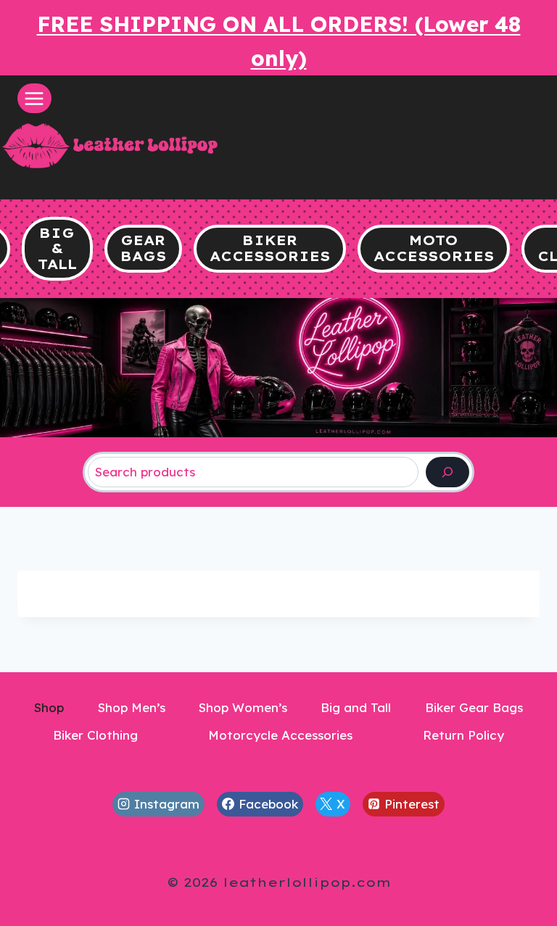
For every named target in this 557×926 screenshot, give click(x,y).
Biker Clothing (95, 735)
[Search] (447, 472)
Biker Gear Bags (474, 707)
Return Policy (463, 735)
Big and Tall (356, 707)
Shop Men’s (131, 707)
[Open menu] (34, 98)
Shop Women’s (243, 707)
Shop (49, 707)
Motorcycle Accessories (280, 735)
